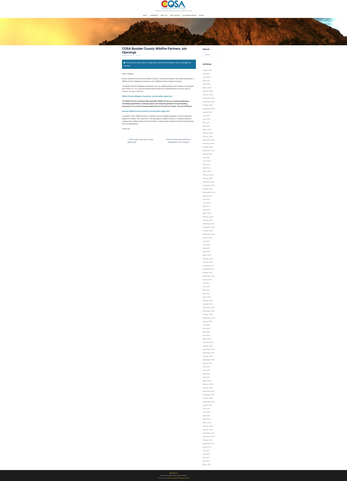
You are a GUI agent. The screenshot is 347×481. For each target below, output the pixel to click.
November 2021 (208, 269)
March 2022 (207, 255)
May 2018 (206, 416)
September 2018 (209, 402)
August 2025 (207, 112)
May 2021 (206, 290)
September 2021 (209, 276)
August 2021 (207, 280)
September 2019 (209, 360)
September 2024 (209, 150)
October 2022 (208, 231)
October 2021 (208, 273)
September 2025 (209, 109)
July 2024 (206, 157)
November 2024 (209, 143)
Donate (201, 15)
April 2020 (206, 335)
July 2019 (206, 367)
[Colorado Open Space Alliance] (173, 5)
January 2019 (208, 388)
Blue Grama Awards (189, 15)
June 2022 (206, 245)
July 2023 (206, 199)
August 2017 (207, 447)
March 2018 (207, 423)
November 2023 (209, 185)
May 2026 (206, 81)
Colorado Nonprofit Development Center (178, 478)
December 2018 (208, 391)
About (145, 15)
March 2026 (207, 88)
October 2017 (208, 440)
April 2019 (206, 377)
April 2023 (206, 210)
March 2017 (207, 464)
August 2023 (207, 196)
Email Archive (175, 15)
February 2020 (208, 342)
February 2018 (208, 426)
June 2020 (206, 328)
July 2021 (206, 283)
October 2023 (208, 189)
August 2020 (207, 321)
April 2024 (206, 168)
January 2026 (208, 95)
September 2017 (209, 444)
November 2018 (208, 395)
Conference (154, 15)
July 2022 (206, 241)
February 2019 (208, 384)
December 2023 (208, 182)
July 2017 (206, 450)
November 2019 (208, 353)
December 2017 (208, 433)
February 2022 (208, 259)
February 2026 (208, 91)
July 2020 (206, 325)
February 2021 (208, 300)
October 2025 (208, 105)
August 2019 (207, 363)
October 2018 (208, 398)
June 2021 (206, 286)
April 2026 (206, 84)
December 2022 (208, 224)
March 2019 (207, 381)
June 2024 (206, 161)
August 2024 (207, 154)
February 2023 (208, 217)
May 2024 (206, 164)
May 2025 (206, 122)
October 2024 (208, 147)
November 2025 (208, 102)
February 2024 (208, 175)
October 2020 (208, 314)
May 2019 (206, 374)
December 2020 (208, 307)
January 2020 (208, 346)
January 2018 (207, 429)
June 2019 (206, 370)
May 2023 (206, 206)
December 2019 (208, 349)
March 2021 (207, 297)
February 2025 (208, 133)
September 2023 (209, 192)
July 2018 (206, 409)
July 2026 (206, 74)
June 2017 (206, 454)
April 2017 (206, 461)
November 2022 (208, 227)
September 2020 (209, 318)
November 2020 (209, 311)
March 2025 (207, 129)
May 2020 (206, 332)
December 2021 (208, 266)
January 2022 (208, 262)
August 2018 (207, 405)
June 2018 (206, 412)
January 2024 (208, 178)
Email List (164, 15)
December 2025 (208, 98)
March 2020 (207, 339)
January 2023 (208, 220)
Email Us (174, 473)
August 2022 (207, 238)
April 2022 (206, 252)
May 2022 (206, 248)
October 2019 (208, 356)
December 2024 (208, 140)
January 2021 (207, 304)
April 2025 (206, 126)
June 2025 (206, 119)
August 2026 (207, 70)
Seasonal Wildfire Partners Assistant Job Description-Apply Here (146, 111)
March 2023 (207, 213)
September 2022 (209, 234)
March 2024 (207, 171)
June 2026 (206, 77)
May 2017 (206, 457)
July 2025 (206, 115)
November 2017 (208, 436)
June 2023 (206, 203)
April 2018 (206, 419)
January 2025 (208, 136)
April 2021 (206, 293)
